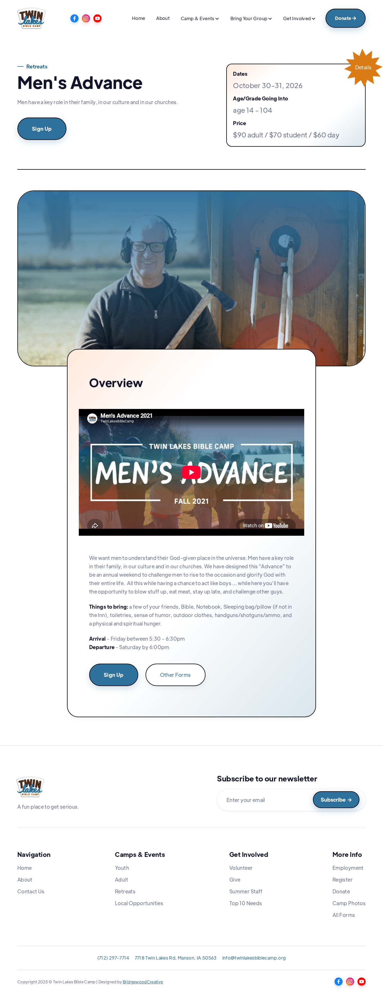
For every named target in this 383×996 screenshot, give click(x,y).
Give (234, 879)
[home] (31, 18)
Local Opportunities (139, 903)
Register (343, 879)
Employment (348, 867)
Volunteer (241, 867)
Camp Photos (349, 903)
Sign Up (42, 128)
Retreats (125, 891)
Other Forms (175, 674)
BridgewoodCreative (143, 981)
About (163, 18)
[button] (200, 19)
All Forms (344, 915)
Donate (345, 18)
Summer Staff (245, 891)
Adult (121, 879)
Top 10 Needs (245, 903)
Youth (122, 867)
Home (138, 18)
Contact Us (31, 891)
